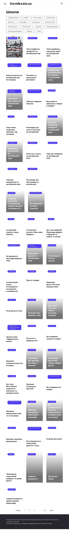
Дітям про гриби (53, 477)
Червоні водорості (33, 477)
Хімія (39, 31)
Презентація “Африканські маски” (12, 339)
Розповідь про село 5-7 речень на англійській (33, 130)
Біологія (11, 22)
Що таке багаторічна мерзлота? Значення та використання (12, 388)
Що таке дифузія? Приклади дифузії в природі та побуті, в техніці (54, 233)
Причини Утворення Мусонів (31, 386)
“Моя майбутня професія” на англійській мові (33, 51)
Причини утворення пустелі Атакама (14, 363)
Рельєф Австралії (54, 439)
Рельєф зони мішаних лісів (34, 314)
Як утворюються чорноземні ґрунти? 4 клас (33, 443)
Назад (18, 510)
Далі (51, 510)
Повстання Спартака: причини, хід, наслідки (12, 131)
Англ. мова (37, 17)
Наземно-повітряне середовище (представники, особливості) (15, 204)
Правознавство (52, 27)
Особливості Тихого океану (54, 258)
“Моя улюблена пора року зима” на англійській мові (53, 52)
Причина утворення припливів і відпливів (33, 413)
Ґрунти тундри (32, 280)
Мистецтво (26, 27)
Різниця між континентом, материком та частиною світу (54, 75)
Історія (25, 17)
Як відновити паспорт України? (36, 206)
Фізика (29, 31)
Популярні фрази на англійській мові (33, 257)
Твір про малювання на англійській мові (13, 182)
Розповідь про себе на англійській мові (13, 50)
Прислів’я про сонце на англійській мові (14, 102)
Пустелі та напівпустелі (31, 339)
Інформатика (13, 17)
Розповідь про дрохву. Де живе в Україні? (33, 362)
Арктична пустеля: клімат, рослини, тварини (52, 310)
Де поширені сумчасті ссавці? (53, 338)
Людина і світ (50, 22)
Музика (38, 27)
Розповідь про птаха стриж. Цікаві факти (54, 362)
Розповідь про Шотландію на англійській (32, 182)
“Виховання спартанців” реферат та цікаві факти (14, 477)
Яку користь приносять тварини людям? (54, 103)
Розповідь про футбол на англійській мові (13, 153)
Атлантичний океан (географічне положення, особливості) (12, 286)
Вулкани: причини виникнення (14, 440)
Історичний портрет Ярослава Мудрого (34, 232)
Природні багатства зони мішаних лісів (53, 284)
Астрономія (50, 17)
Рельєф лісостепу (14, 311)
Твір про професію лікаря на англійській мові (53, 127)
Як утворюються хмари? (53, 388)
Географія (23, 22)
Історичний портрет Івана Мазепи (12, 232)
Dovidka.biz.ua (21, 3)
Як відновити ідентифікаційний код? (14, 258)
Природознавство (15, 31)
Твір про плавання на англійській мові (54, 156)
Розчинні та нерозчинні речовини (31, 77)
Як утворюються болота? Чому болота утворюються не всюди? (54, 411)
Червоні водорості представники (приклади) (14, 501)
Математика (12, 27)
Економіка (36, 22)
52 (45, 510)
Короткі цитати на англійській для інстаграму (14, 77)
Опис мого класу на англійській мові (33, 156)
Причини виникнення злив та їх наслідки (13, 413)
